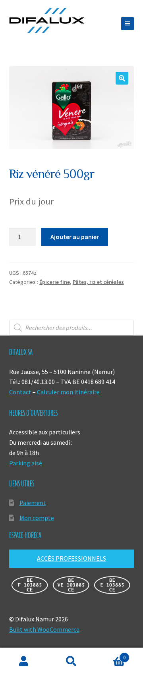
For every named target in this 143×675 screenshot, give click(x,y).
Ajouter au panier (74, 237)
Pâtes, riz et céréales (98, 281)
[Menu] (127, 23)
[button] (122, 78)
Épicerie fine (54, 281)
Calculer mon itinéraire (68, 392)
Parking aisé (25, 463)
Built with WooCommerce (44, 629)
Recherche (71, 661)
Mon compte (36, 518)
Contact (20, 392)
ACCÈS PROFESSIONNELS (71, 558)
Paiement (32, 503)
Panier (110, 654)
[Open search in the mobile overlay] (71, 328)
